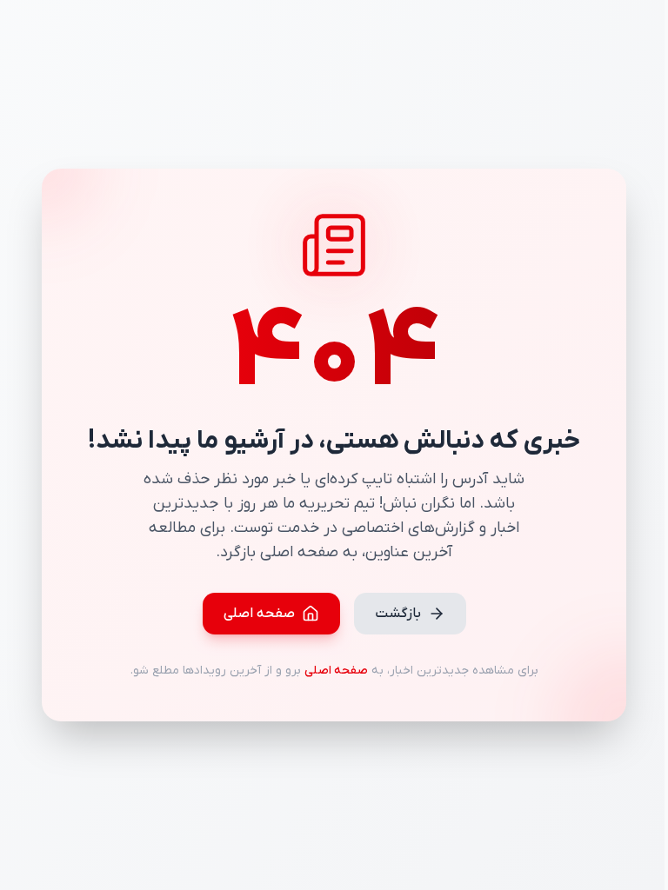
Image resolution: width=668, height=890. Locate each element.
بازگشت (398, 613)
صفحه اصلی (259, 613)
